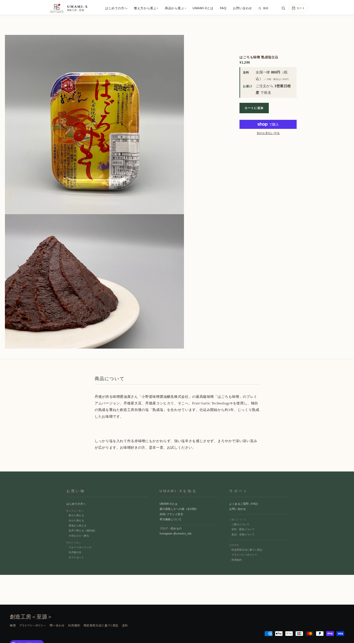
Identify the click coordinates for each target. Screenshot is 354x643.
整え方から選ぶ (146, 8)
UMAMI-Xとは (203, 8)
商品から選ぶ (175, 8)
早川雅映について (171, 519)
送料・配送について (242, 529)
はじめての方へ (116, 8)
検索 (266, 8)
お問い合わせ (242, 8)
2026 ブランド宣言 (171, 514)
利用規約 (236, 559)
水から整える (76, 520)
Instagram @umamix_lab (176, 533)
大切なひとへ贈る (79, 535)
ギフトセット (76, 557)
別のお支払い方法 (268, 133)
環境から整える (77, 525)
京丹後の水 (75, 552)
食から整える (76, 515)
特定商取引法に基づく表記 (246, 549)
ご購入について (240, 524)
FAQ (223, 8)
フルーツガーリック (80, 547)
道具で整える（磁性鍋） (83, 530)
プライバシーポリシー (244, 554)
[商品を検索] (283, 8)
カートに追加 (254, 108)
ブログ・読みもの (171, 528)
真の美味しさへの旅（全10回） (179, 508)
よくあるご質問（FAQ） (244, 503)
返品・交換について (242, 534)
